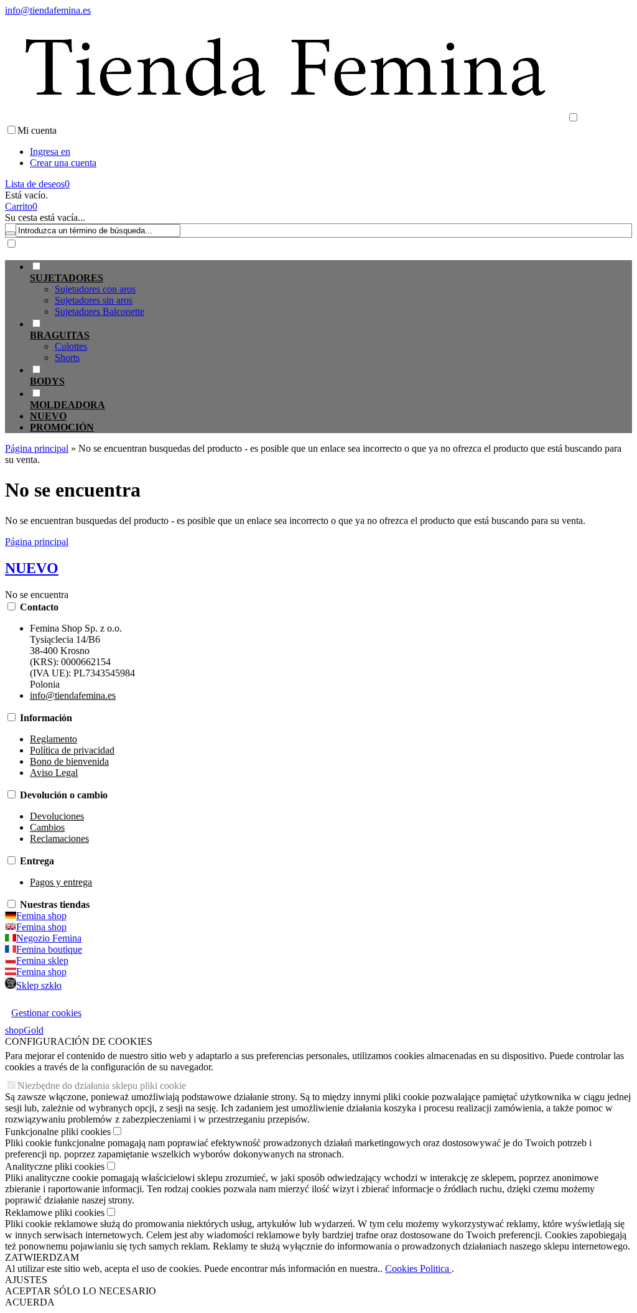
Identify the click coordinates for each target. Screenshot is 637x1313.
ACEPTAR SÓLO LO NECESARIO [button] (80, 1291)
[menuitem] (331, 288)
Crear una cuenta (63, 162)
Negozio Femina (48, 938)
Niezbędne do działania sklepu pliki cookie (101, 1085)
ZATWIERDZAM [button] (42, 1257)
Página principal (36, 541)
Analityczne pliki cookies (55, 1166)
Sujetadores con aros (95, 289)
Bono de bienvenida (69, 761)
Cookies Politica (418, 1268)
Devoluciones (57, 816)
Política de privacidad (72, 750)
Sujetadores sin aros (94, 300)
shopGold (24, 1030)
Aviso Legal (54, 772)
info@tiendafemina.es (48, 10)
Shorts (67, 357)
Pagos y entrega (61, 882)
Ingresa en (50, 151)
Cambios (47, 827)
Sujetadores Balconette (99, 311)
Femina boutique (49, 949)
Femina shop (41, 915)
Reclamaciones (59, 838)
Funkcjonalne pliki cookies (58, 1131)
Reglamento (53, 739)
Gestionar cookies (46, 1012)
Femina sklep (42, 960)
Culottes (71, 346)
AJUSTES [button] (26, 1279)
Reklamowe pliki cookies (55, 1212)
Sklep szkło (39, 985)
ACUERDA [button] (30, 1302)
